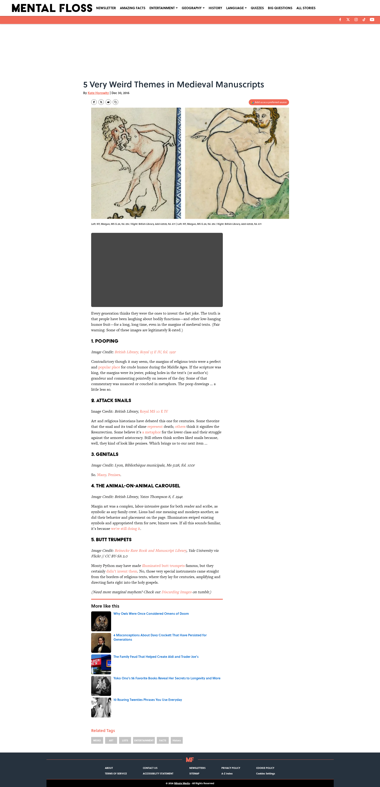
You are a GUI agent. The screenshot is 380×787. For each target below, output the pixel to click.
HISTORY (215, 8)
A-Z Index (227, 773)
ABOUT (109, 768)
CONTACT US (150, 768)
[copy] (115, 102)
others (180, 426)
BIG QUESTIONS (280, 8)
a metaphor (151, 432)
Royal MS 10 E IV (154, 411)
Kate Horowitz (98, 93)
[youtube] (372, 19)
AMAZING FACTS (132, 8)
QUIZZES (257, 8)
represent (155, 426)
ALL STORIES (306, 8)
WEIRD (97, 740)
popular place (109, 367)
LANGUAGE (235, 8)
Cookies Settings (265, 773)
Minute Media (182, 783)
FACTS (162, 740)
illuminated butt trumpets (163, 565)
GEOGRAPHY (192, 8)
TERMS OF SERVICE (116, 773)
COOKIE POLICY (265, 768)
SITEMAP (194, 773)
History (177, 740)
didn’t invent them (121, 571)
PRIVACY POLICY (230, 768)
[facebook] (340, 19)
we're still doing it (125, 528)
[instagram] (356, 19)
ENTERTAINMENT (162, 8)
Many (101, 474)
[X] (348, 19)
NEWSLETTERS (197, 768)
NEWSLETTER (106, 8)
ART (111, 740)
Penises (114, 474)
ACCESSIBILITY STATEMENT (158, 773)
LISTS (125, 740)
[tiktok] (364, 19)
